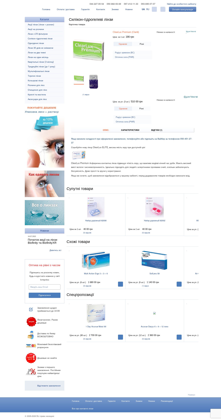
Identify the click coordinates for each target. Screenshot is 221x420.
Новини (129, 9)
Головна (46, 9)
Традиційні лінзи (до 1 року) (41, 66)
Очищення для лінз (37, 89)
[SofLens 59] (155, 260)
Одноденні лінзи (36, 43)
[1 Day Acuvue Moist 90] (96, 313)
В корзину (120, 284)
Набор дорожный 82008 (95, 220)
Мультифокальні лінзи (38, 71)
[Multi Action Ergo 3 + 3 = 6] (96, 260)
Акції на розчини (36, 29)
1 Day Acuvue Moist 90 (96, 326)
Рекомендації (167, 401)
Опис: (106, 130)
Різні (142, 43)
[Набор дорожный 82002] (155, 207)
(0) (87, 232)
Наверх (191, 394)
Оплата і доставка (66, 9)
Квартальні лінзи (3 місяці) (41, 61)
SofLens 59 (155, 273)
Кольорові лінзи (35, 80)
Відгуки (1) (156, 130)
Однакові (123, 43)
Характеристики (130, 130)
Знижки (115, 9)
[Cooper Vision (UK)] (191, 31)
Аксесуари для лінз (37, 99)
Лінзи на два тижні (37, 52)
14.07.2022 (32, 236)
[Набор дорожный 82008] (96, 207)
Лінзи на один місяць (38, 57)
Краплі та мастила (37, 94)
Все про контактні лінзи (82, 408)
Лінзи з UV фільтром (38, 33)
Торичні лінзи (34, 75)
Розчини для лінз (36, 85)
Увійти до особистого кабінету (181, 3)
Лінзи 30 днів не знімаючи (40, 47)
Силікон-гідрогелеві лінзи (40, 38)
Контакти (100, 9)
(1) (85, 94)
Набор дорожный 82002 (154, 220)
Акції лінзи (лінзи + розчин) (41, 24)
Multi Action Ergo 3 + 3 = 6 (96, 273)
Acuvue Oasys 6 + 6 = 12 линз (154, 326)
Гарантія (85, 9)
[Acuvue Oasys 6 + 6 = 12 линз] (155, 313)
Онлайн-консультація (182, 9)
